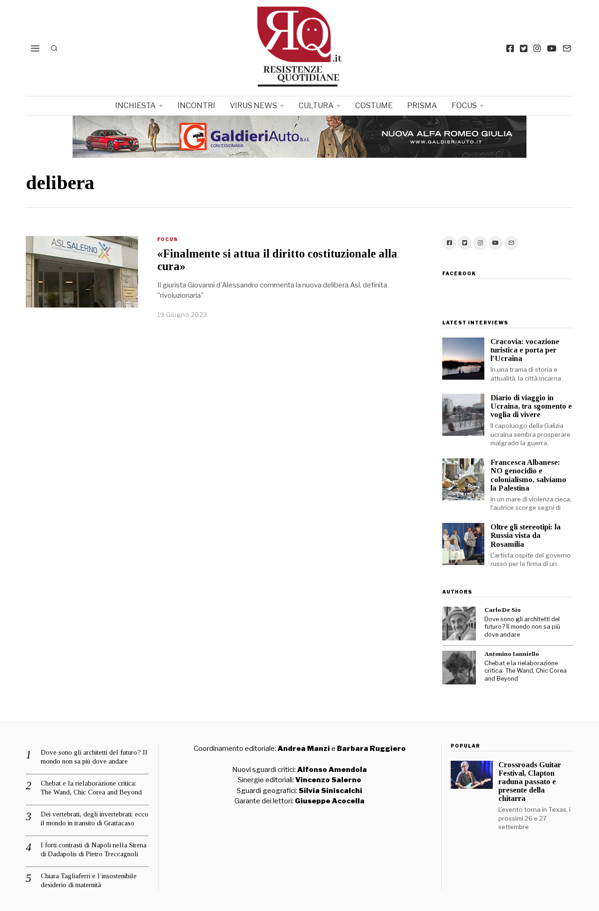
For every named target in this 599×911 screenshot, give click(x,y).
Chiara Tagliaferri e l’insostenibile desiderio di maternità (89, 880)
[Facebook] (510, 48)
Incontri (196, 105)
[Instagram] (537, 48)
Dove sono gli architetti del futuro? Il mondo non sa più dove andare (522, 627)
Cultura (316, 105)
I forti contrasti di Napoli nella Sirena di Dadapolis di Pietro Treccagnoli (93, 849)
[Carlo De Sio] (459, 623)
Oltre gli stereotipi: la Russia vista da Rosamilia (525, 535)
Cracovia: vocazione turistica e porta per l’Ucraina (524, 350)
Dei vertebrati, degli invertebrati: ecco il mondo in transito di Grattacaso (94, 818)
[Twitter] (524, 48)
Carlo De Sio (502, 609)
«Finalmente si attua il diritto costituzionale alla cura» (277, 259)
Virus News (253, 105)
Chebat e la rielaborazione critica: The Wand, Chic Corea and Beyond (525, 671)
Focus (167, 239)
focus (464, 105)
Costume (374, 105)
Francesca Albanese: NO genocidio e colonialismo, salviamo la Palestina (528, 475)
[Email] (566, 48)
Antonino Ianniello (511, 653)
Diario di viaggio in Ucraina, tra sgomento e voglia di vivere (531, 406)
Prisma (422, 105)
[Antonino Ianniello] (459, 667)
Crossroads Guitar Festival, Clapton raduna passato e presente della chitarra (529, 781)
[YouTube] (552, 48)
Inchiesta (135, 105)
